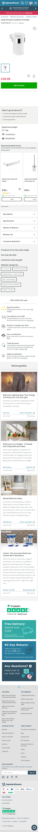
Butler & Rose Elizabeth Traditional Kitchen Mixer (9, 696)
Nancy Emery (7, 467)
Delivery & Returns (10, 227)
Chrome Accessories (20, 269)
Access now (23, 349)
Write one (21, 23)
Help (6, 130)
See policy (30, 320)
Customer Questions (11, 241)
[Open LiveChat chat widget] (34, 827)
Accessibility (22, 821)
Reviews (6, 234)
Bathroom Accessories (17, 16)
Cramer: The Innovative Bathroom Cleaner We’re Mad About (17, 554)
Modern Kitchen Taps (27, 699)
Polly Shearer (7, 522)
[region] (19, 180)
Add (16, 199)
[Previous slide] (2, 8)
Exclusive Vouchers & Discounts (27, 745)
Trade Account (6, 740)
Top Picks (30, 467)
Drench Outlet (6, 748)
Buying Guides (10, 138)
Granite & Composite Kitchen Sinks (27, 709)
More (8, 338)
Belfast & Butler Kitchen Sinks (28, 703)
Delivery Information (8, 733)
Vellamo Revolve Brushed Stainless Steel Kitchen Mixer (9, 713)
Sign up (32, 772)
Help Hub (4, 729)
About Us (4, 744)
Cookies (14, 821)
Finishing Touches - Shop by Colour (12, 274)
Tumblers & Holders (31, 16)
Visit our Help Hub (7, 800)
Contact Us (5, 751)
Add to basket (25, 85)
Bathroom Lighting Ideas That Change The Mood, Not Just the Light (19, 396)
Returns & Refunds (7, 737)
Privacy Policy (6, 821)
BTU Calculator (25, 740)
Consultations (10, 134)
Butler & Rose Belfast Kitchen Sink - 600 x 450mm (8, 720)
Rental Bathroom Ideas (12, 498)
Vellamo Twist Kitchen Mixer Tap (8, 707)
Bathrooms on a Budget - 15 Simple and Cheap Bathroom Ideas (17, 445)
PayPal (23, 749)
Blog (22, 733)
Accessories (4, 16)
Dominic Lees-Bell (9, 590)
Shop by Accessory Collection (11, 284)
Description (8, 214)
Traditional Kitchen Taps (28, 695)
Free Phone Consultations (28, 729)
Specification (8, 221)
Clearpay (23, 757)
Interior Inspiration (27, 413)
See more (24, 358)
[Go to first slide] (36, 8)
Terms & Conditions (22, 818)
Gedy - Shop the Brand (8, 279)
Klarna (23, 753)
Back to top (19, 687)
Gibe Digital (10, 826)
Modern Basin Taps (26, 713)
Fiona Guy (6, 413)
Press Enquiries (25, 760)
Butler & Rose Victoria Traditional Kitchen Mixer (9, 701)
